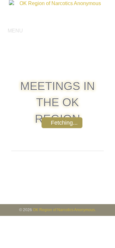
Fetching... (64, 123)
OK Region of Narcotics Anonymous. (64, 210)
